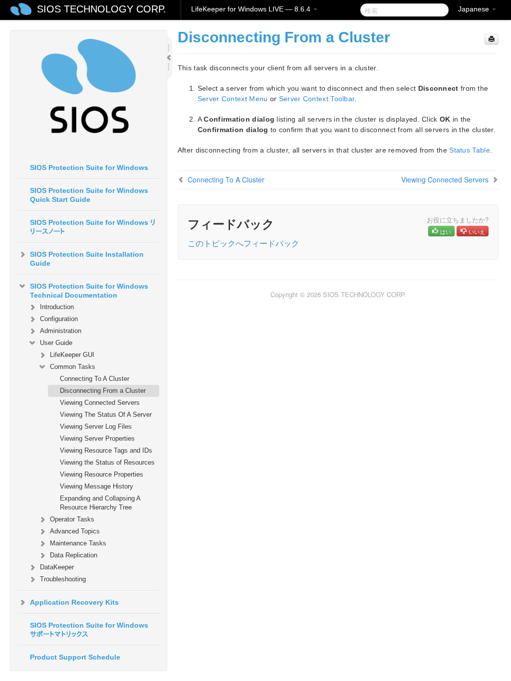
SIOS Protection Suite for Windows (89, 167)
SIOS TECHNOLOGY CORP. (101, 8)
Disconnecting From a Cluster (103, 390)
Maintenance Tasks (78, 543)
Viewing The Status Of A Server (106, 414)
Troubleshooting (63, 579)
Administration (60, 331)
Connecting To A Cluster (94, 378)
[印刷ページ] (492, 39)
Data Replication (73, 555)
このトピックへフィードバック (243, 243)
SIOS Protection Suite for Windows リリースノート (93, 226)
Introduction (57, 307)
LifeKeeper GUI (72, 354)
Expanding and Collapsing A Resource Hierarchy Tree (100, 503)
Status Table (469, 150)
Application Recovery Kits (74, 602)
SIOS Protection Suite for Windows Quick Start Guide (89, 194)
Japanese (474, 9)
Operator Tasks (72, 519)
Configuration (59, 319)
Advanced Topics (75, 531)
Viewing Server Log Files (96, 426)
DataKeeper (57, 567)
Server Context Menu (233, 99)
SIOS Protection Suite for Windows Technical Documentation (89, 290)
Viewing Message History (96, 486)
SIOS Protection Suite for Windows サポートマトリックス (89, 629)
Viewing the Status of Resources (107, 462)
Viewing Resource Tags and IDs (106, 450)
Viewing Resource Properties (101, 474)
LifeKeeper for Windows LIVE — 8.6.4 (251, 9)
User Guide (56, 342)
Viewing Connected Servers (100, 402)
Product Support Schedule (75, 657)
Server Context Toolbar (317, 99)
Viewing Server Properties (97, 438)
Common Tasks (72, 366)
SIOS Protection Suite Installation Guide (87, 258)
